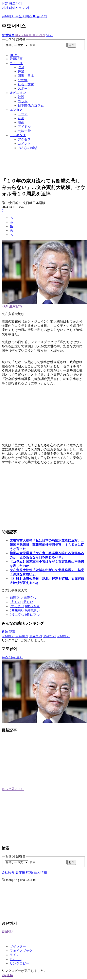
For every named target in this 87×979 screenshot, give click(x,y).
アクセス (24, 139)
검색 (71, 45)
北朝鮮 (23, 80)
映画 (21, 122)
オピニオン (18, 92)
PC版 (29, 872)
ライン (14, 955)
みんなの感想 (27, 148)
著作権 (20, 872)
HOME (14, 55)
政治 (21, 67)
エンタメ (16, 109)
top (4, 975)
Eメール (15, 959)
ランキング (18, 135)
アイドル (24, 126)
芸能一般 (24, 131)
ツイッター (18, 946)
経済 (21, 71)
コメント (24, 143)
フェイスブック (21, 950)
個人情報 (40, 872)
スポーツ (24, 88)
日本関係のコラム (31, 105)
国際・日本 (26, 75)
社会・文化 (26, 84)
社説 (21, 97)
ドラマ (23, 114)
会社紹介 (8, 872)
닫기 (49, 35)
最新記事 (16, 59)
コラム (23, 101)
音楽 (21, 118)
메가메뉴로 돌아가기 (30, 35)
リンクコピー (19, 963)
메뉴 (9, 975)
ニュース (16, 63)
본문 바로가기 (12, 3)
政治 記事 (8, 631)
